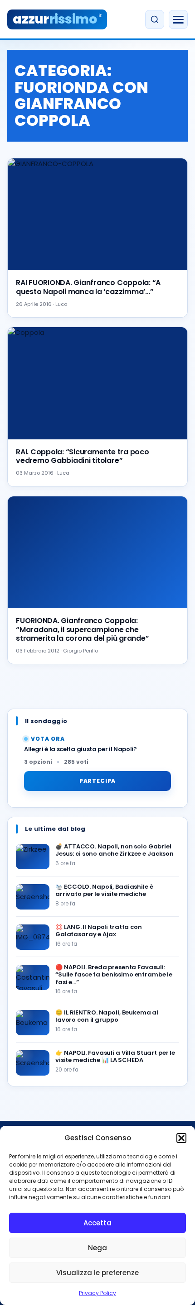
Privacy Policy (97, 1293)
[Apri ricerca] (154, 19)
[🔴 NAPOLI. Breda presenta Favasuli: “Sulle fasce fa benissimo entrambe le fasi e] (32, 977)
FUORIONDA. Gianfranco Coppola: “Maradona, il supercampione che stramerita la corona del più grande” (82, 629)
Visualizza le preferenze (97, 1272)
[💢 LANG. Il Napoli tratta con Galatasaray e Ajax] (32, 937)
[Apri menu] (178, 19)
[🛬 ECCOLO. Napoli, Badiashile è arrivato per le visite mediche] (32, 897)
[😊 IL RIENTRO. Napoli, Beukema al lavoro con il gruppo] (32, 1022)
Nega (97, 1248)
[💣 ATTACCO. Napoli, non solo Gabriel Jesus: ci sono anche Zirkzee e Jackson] (32, 856)
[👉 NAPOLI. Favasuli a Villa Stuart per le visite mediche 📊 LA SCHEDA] (32, 1063)
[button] (181, 1138)
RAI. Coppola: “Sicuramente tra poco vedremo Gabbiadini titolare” (82, 456)
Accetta (97, 1223)
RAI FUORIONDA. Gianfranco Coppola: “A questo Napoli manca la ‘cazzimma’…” (88, 286)
